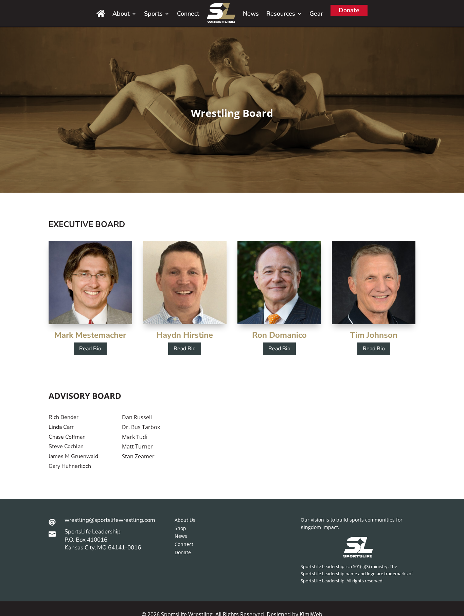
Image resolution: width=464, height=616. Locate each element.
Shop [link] (180, 528)
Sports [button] (153, 13)
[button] (457, 567)
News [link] (251, 13)
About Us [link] (185, 520)
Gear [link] (316, 13)
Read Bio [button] (90, 348)
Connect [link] (188, 13)
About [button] (121, 13)
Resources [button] (280, 13)
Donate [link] (349, 10)
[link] (100, 13)
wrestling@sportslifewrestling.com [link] (110, 520)
